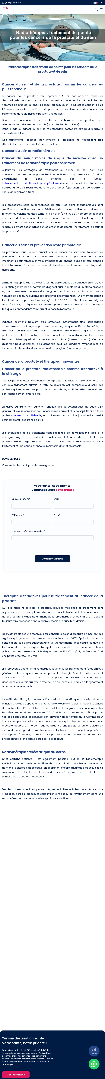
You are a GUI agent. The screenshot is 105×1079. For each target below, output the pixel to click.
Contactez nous (16, 1074)
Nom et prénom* (20, 498)
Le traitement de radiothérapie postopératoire (30, 183)
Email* (57, 498)
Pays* (57, 515)
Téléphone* (17, 515)
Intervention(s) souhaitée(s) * (28, 531)
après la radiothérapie (27, 415)
